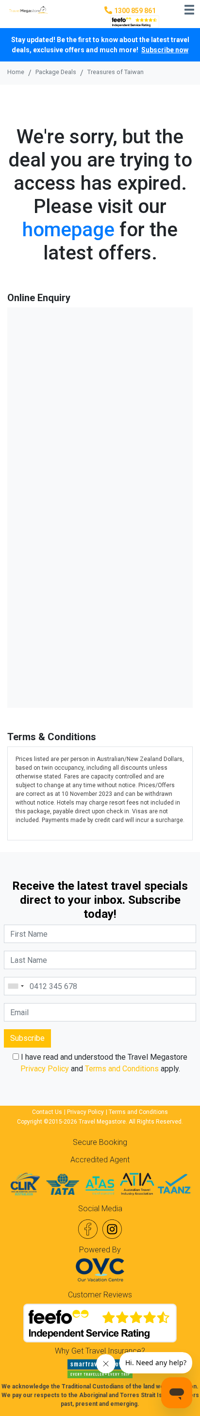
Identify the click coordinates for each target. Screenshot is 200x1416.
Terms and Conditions (122, 1068)
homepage (68, 229)
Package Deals (55, 72)
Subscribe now (164, 50)
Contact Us (47, 1112)
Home (15, 72)
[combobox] (15, 986)
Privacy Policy (44, 1068)
